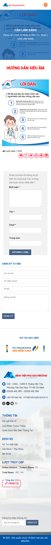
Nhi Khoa (6, 453)
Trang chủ (8, 35)
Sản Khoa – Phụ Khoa (12, 449)
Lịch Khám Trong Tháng (14, 425)
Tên (12, 212)
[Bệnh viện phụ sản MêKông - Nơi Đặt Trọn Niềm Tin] (13, 4)
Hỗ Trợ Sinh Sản (10, 444)
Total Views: (8, 472)
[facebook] (4, 403)
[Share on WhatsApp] (21, 155)
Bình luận (14, 187)
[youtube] (12, 403)
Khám (43, 35)
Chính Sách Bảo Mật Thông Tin (17, 430)
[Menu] (45, 5)
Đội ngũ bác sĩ (9, 421)
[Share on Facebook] (26, 155)
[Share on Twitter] (31, 155)
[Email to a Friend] (36, 155)
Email (12, 225)
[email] (16, 403)
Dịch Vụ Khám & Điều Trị (27, 35)
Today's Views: (27, 467)
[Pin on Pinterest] (41, 155)
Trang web (14, 238)
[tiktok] (8, 403)
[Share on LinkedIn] (46, 155)
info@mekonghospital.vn (36, 397)
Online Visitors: (10, 467)
